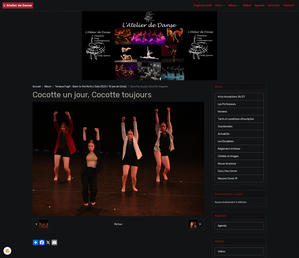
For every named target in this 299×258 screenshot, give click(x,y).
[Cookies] (7, 251)
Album (232, 5)
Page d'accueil (202, 5)
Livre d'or (274, 5)
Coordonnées (225, 126)
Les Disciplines (226, 141)
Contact (288, 5)
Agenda (259, 5)
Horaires (222, 111)
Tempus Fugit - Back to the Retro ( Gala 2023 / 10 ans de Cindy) (90, 86)
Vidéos (247, 5)
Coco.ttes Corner (227, 171)
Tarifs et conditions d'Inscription (236, 119)
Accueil (37, 86)
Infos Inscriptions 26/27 (231, 96)
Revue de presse (227, 163)
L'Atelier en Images (228, 156)
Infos (218, 5)
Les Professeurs (227, 104)
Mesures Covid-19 (227, 178)
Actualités (224, 133)
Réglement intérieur (229, 148)
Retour (118, 224)
